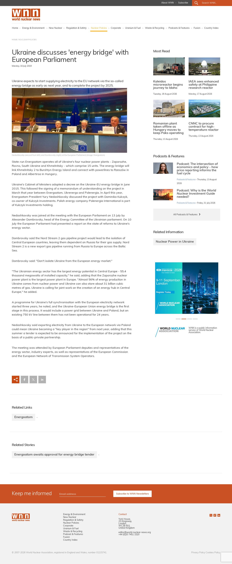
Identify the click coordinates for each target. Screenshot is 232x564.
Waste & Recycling (154, 28)
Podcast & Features (73, 534)
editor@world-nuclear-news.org (135, 532)
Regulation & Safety (76, 28)
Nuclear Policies (99, 28)
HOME (14, 40)
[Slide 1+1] (183, 319)
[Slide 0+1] (178, 319)
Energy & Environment (33, 28)
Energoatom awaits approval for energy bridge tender (54, 454)
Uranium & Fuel (133, 28)
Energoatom (23, 417)
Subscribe (183, 3)
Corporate (116, 28)
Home (15, 28)
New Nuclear (55, 28)
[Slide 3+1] (195, 319)
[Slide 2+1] (189, 319)
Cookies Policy (213, 553)
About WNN (167, 3)
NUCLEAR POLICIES (27, 40)
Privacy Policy (198, 553)
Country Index (211, 28)
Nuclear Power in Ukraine (175, 241)
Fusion (197, 28)
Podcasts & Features (179, 28)
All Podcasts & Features (185, 215)
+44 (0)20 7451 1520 (129, 535)
